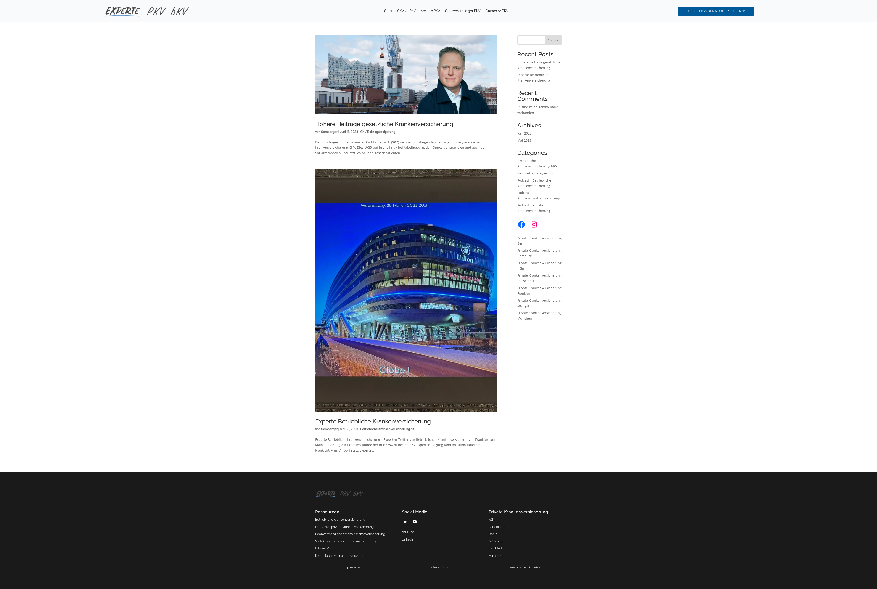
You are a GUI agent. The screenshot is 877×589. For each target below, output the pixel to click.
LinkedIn (408, 539)
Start (388, 11)
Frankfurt (495, 548)
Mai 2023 (524, 140)
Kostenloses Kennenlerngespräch (339, 556)
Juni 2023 (524, 133)
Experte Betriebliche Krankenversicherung (373, 421)
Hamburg (495, 556)
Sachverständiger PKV (463, 11)
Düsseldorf (497, 527)
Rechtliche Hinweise (525, 567)
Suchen (553, 40)
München (496, 541)
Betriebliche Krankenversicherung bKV (388, 429)
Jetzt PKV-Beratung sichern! (716, 11)
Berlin (493, 534)
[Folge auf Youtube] (414, 521)
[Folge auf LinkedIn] (405, 521)
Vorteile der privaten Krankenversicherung (346, 541)
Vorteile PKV (430, 11)
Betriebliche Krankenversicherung (340, 520)
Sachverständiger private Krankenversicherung (350, 534)
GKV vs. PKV (406, 11)
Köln (492, 520)
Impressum (352, 567)
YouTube (408, 532)
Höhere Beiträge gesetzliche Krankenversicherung (384, 124)
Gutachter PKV (497, 11)
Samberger (329, 132)
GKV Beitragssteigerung (377, 132)
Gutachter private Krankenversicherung (344, 527)
